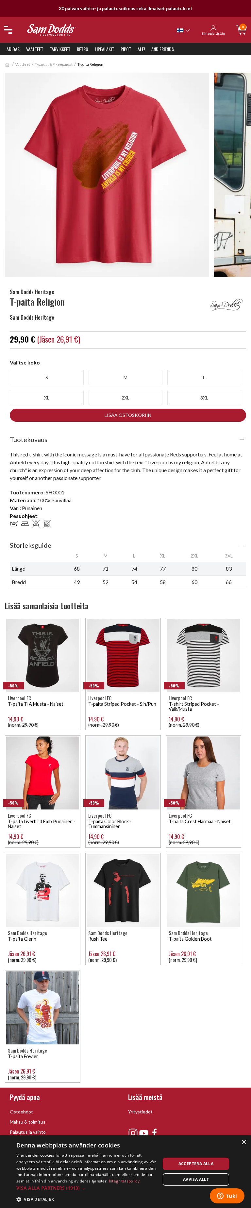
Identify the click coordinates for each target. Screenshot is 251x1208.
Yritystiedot (140, 1111)
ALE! (141, 48)
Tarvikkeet (60, 48)
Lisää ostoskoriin (128, 415)
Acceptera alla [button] (196, 1163)
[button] (86, 1187)
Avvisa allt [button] (196, 1179)
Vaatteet (34, 48)
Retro (82, 48)
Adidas (13, 48)
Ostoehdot (21, 1111)
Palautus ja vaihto (28, 1132)
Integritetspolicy (124, 1181)
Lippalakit (104, 48)
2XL (125, 397)
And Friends (162, 48)
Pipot (126, 48)
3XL (204, 397)
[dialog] (125, 1171)
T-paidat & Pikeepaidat (54, 64)
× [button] (243, 1142)
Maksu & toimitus (27, 1122)
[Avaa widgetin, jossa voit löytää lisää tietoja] (226, 1196)
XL (46, 397)
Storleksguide (30, 545)
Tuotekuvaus (28, 439)
